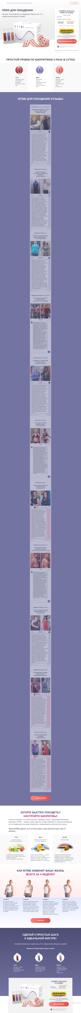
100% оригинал (59, 1004)
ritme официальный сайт (66, 41)
